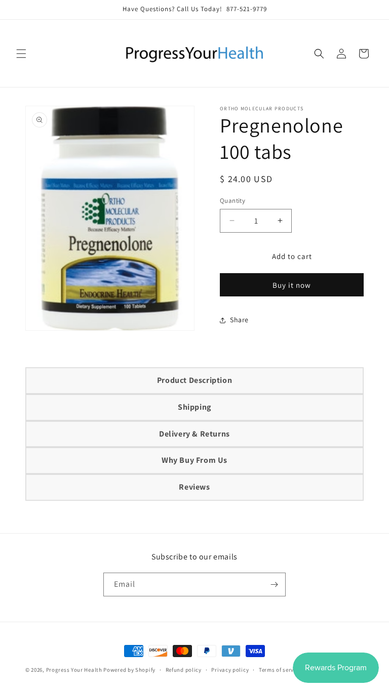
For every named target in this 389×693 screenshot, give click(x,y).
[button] (21, 53)
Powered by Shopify (129, 669)
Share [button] (239, 319)
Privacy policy (230, 669)
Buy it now (292, 285)
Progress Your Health (74, 669)
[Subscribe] (274, 584)
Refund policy (184, 669)
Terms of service (280, 669)
